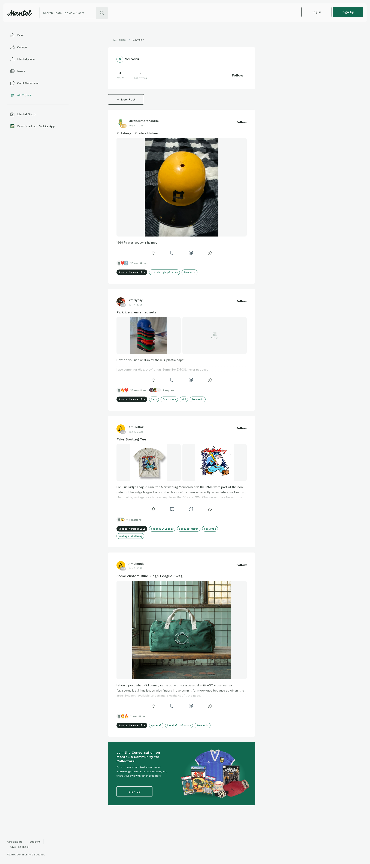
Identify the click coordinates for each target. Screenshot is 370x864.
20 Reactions (138, 263)
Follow (237, 75)
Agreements (14, 841)
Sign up (348, 12)
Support (35, 841)
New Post (128, 99)
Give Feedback (19, 846)
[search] (102, 13)
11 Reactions (134, 519)
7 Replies (168, 390)
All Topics (119, 39)
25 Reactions (138, 390)
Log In (316, 12)
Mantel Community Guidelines (26, 854)
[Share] (210, 253)
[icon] (153, 253)
